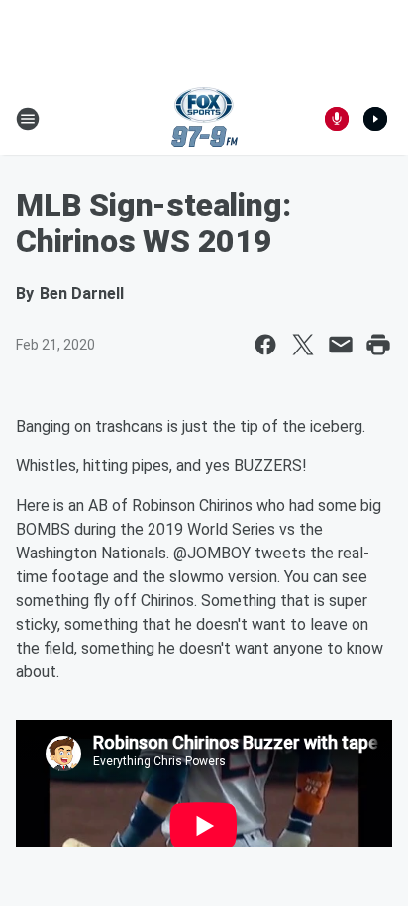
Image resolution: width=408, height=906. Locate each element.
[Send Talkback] (337, 119)
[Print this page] (378, 344)
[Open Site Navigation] (28, 119)
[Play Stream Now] (375, 119)
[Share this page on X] (303, 344)
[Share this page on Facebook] (265, 344)
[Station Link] (204, 119)
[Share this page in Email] (341, 344)
